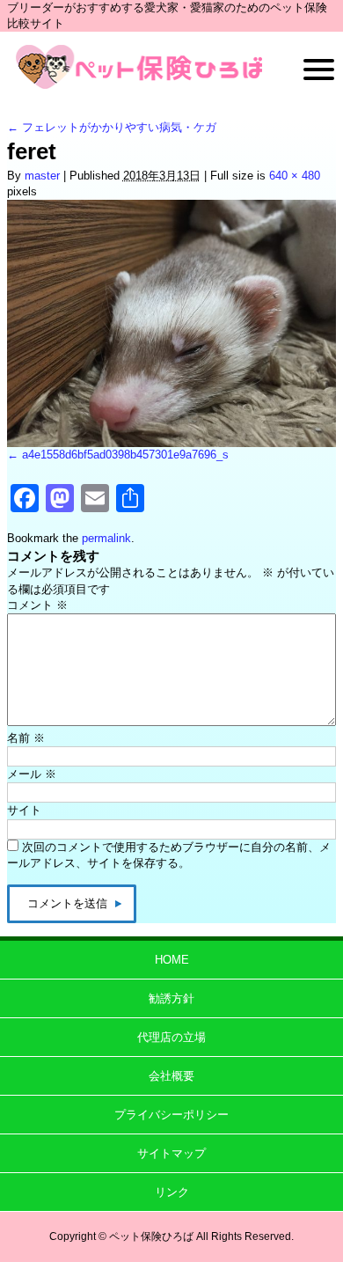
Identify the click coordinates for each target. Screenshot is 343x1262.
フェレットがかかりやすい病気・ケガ (111, 127)
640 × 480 (294, 175)
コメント (37, 605)
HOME (172, 959)
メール (31, 774)
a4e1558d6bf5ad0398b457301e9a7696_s (125, 454)
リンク (172, 1192)
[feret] (171, 323)
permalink (106, 538)
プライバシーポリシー (171, 1114)
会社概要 (171, 1075)
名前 (26, 738)
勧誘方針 (171, 998)
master (42, 175)
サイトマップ (171, 1153)
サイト (24, 810)
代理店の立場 (171, 1037)
